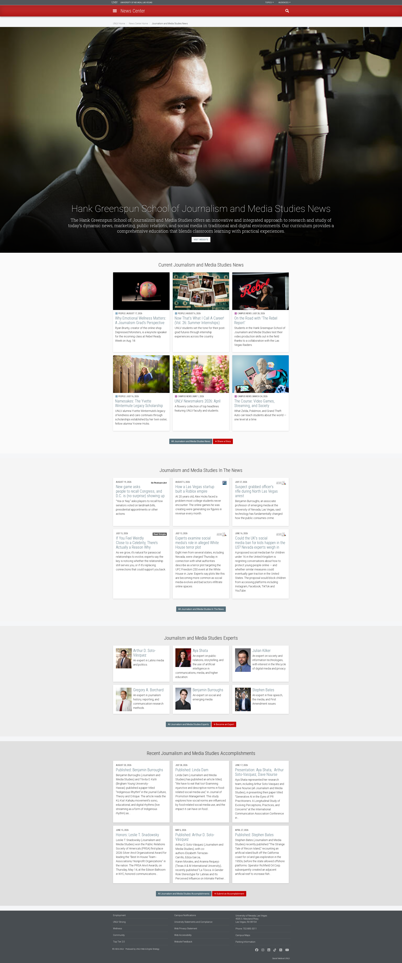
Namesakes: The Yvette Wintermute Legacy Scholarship (141, 393)
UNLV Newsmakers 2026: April (201, 393)
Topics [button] (268, 2)
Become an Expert (224, 724)
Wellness (117, 928)
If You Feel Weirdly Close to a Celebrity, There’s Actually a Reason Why (141, 564)
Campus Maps (243, 935)
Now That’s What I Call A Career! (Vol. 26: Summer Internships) (201, 312)
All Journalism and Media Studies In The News (201, 609)
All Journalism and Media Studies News (190, 441)
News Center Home (138, 23)
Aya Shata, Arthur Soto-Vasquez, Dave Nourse (260, 792)
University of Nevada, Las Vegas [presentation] (136, 2)
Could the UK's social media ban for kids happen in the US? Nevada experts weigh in (260, 564)
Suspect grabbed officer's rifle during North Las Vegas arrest (260, 502)
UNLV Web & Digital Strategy (147, 949)
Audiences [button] (283, 2)
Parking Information (245, 942)
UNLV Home (119, 23)
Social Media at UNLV (281, 958)
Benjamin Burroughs (201, 699)
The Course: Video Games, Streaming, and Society (260, 393)
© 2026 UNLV (118, 949)
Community (119, 935)
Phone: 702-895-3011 (246, 928)
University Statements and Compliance (193, 922)
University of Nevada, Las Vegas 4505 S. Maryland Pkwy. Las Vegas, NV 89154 (251, 918)
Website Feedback (183, 941)
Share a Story (224, 441)
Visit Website (201, 239)
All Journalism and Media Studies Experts (188, 724)
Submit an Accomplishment (230, 893)
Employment (119, 915)
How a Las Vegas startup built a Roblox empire (201, 502)
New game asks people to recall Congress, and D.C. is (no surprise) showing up (141, 502)
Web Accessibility (183, 935)
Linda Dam (201, 792)
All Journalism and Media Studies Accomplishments (183, 893)
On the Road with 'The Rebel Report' (260, 312)
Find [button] (287, 10)
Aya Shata (201, 664)
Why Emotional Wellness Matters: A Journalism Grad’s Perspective (141, 312)
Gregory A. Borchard (141, 699)
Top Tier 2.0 (119, 941)
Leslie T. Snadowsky (141, 854)
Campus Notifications (185, 915)
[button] (114, 10)
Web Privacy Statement (185, 928)
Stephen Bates (260, 699)
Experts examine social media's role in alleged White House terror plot (201, 564)
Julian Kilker (260, 664)
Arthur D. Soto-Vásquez (141, 664)
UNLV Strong (119, 922)
